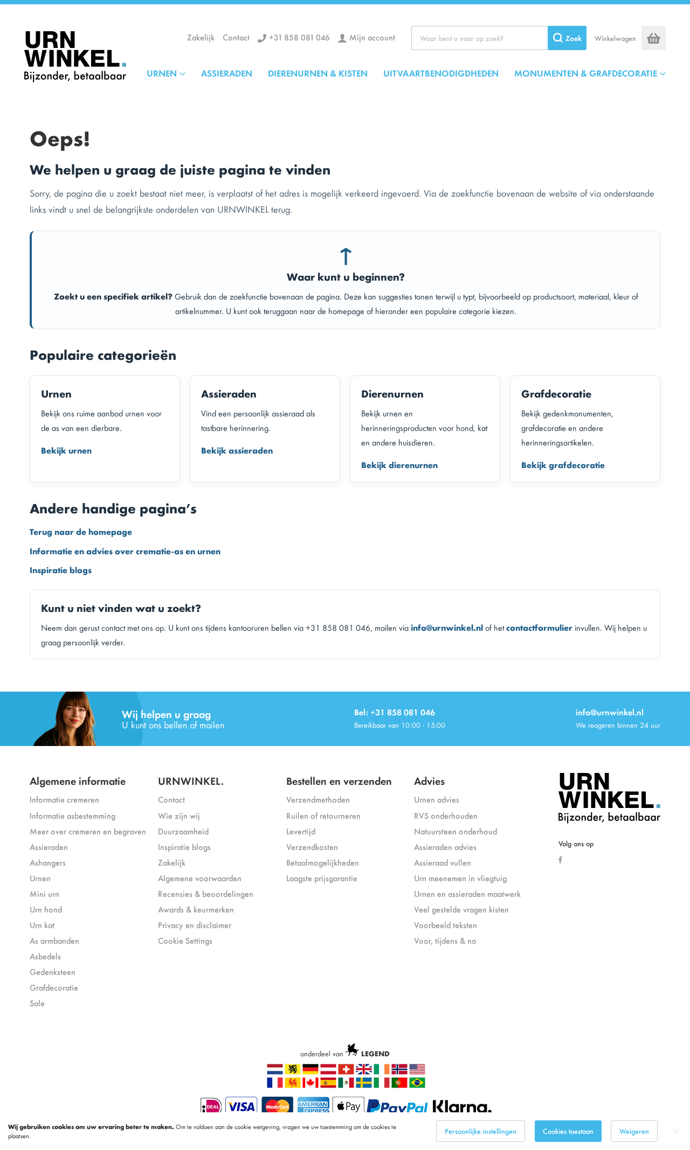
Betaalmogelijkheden (322, 862)
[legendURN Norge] (399, 1072)
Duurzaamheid (183, 831)
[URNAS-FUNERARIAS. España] (328, 1085)
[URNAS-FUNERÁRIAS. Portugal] (399, 1085)
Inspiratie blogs (61, 569)
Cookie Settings (185, 940)
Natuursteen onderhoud (455, 831)
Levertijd (300, 831)
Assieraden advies (445, 846)
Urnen (40, 877)
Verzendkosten (312, 846)
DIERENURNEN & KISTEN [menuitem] (318, 73)
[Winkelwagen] (653, 38)
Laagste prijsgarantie (321, 877)
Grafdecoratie (54, 987)
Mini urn (44, 893)
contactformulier (539, 627)
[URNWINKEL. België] (293, 1072)
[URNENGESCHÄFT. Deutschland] (310, 1072)
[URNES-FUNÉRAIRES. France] (275, 1085)
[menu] (406, 72)
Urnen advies (436, 799)
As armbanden (54, 940)
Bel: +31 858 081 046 (394, 711)
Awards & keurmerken (196, 909)
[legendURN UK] (364, 1072)
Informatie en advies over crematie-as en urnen (125, 550)
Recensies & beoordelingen (205, 893)
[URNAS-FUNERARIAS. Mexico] (346, 1085)
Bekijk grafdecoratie (563, 464)
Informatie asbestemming (72, 815)
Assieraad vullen (442, 862)
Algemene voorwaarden (200, 877)
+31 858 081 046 (299, 37)
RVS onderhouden (446, 815)
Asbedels (45, 955)
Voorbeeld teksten (445, 924)
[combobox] (498, 38)
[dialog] (345, 1131)
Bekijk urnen (66, 450)
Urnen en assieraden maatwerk (467, 893)
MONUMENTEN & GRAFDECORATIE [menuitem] (585, 73)
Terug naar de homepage (81, 531)
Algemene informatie (78, 780)
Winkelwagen (615, 38)
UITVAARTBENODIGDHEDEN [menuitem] (441, 73)
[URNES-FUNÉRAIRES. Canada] (310, 1085)
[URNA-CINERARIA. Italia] (382, 1085)
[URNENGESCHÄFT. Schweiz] (346, 1072)
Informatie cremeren (64, 799)
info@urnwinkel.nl (447, 627)
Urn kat (42, 924)
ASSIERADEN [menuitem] (226, 73)
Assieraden (49, 846)
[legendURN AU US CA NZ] (417, 1072)
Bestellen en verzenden (339, 780)
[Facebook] (563, 859)
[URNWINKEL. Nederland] (75, 54)
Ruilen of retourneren (323, 815)
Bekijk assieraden (237, 450)
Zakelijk (201, 37)
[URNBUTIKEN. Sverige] (364, 1085)
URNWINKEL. (191, 780)
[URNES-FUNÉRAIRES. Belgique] (293, 1085)
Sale (37, 1002)
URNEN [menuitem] (162, 73)
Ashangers (48, 862)
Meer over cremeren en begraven (88, 831)
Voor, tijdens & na (445, 940)
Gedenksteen (52, 971)
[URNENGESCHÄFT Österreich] (328, 1072)
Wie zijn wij (179, 815)
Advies (429, 780)
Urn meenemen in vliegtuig (460, 877)
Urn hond (46, 909)
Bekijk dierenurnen (399, 464)
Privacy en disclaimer (194, 924)
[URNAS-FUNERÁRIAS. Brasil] (417, 1085)
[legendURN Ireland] (382, 1072)
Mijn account (372, 37)
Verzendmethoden (318, 799)
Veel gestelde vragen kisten (461, 909)
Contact (236, 37)
